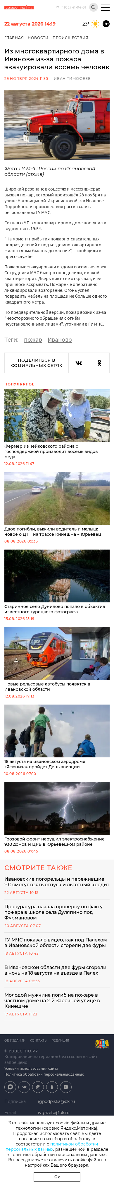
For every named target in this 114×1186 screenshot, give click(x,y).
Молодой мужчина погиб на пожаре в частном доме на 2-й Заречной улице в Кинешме (52, 1000)
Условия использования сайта (31, 1068)
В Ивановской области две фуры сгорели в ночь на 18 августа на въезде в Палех (55, 970)
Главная (14, 38)
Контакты (38, 1040)
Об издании (14, 1040)
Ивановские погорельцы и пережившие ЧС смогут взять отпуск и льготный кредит (56, 881)
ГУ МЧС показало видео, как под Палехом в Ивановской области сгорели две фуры (55, 942)
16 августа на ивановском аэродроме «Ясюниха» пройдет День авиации (44, 764)
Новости (38, 38)
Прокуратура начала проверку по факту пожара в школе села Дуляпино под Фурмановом (53, 912)
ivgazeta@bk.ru (54, 1112)
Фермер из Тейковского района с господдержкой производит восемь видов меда (51, 451)
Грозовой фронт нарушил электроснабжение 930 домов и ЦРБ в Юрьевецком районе (54, 841)
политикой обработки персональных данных (52, 1146)
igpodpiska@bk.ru (56, 1101)
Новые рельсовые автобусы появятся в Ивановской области (47, 686)
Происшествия (71, 38)
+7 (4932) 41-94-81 (71, 7)
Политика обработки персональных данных (44, 1074)
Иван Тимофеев (72, 78)
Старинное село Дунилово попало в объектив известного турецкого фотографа (54, 609)
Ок (57, 1177)
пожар (33, 339)
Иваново (60, 339)
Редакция (60, 1040)
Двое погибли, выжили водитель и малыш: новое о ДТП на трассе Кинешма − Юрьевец (52, 531)
